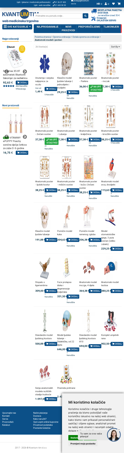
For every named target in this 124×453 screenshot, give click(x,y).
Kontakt (6, 416)
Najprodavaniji (10, 38)
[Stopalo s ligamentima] (44, 268)
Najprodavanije (48, 26)
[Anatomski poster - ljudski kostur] (44, 167)
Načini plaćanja (40, 413)
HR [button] (98, 3)
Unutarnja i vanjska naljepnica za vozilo (44, 81)
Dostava (37, 416)
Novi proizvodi (68, 28)
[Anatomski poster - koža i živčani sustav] (88, 167)
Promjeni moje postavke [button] (82, 443)
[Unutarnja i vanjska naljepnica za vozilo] (44, 64)
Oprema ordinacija (61, 37)
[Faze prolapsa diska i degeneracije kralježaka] (66, 268)
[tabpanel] (16, 68)
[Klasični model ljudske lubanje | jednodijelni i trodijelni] (66, 64)
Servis (5, 419)
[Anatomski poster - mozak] (110, 64)
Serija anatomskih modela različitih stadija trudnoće (44, 391)
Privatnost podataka (43, 425)
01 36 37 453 (60, 2)
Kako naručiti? (40, 419)
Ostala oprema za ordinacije (85, 37)
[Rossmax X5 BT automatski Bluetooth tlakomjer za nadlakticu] (15, 57)
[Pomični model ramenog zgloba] (88, 217)
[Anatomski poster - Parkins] (88, 64)
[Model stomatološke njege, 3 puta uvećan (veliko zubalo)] (110, 217)
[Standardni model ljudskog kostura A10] (88, 321)
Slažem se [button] (75, 437)
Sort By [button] (115, 47)
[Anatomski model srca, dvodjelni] (110, 167)
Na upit (96, 88)
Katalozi (6, 425)
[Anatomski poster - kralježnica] (88, 117)
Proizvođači (7, 422)
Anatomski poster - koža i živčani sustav (88, 184)
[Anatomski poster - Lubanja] (66, 117)
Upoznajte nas (9, 413)
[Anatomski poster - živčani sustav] (44, 117)
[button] (106, 4)
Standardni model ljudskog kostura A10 (88, 338)
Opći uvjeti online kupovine (45, 422)
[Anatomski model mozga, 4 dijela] (88, 268)
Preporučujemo (89, 26)
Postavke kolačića (41, 428)
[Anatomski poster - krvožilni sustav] (110, 117)
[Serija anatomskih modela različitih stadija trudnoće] (44, 374)
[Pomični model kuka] (66, 217)
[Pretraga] (85, 15)
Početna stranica (43, 37)
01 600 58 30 (60, 5)
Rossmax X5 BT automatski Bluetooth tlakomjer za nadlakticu (15, 75)
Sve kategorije (17, 26)
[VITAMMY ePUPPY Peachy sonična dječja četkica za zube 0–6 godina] (15, 123)
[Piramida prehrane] (66, 374)
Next (25, 71)
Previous (7, 71)
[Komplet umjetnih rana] (110, 321)
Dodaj (52, 89)
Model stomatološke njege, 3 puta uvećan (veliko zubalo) (108, 238)
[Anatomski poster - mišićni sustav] (66, 167)
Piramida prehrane (66, 388)
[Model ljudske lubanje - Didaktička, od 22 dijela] (66, 321)
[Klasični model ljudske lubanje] (44, 217)
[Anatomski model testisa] (110, 268)
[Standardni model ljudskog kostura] (44, 321)
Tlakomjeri (111, 26)
